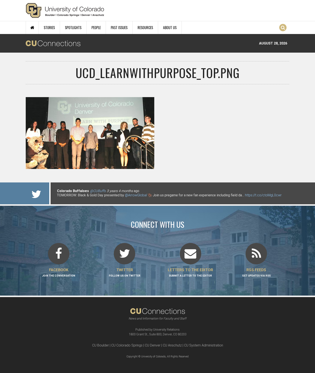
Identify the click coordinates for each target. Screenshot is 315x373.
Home (32, 27)
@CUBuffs (98, 191)
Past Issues (119, 27)
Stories (49, 27)
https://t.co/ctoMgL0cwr (263, 195)
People (96, 27)
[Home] (65, 10)
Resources (145, 27)
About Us (170, 27)
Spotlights (73, 27)
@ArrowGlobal (136, 195)
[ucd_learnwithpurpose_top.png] (157, 167)
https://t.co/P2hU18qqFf (75, 199)
